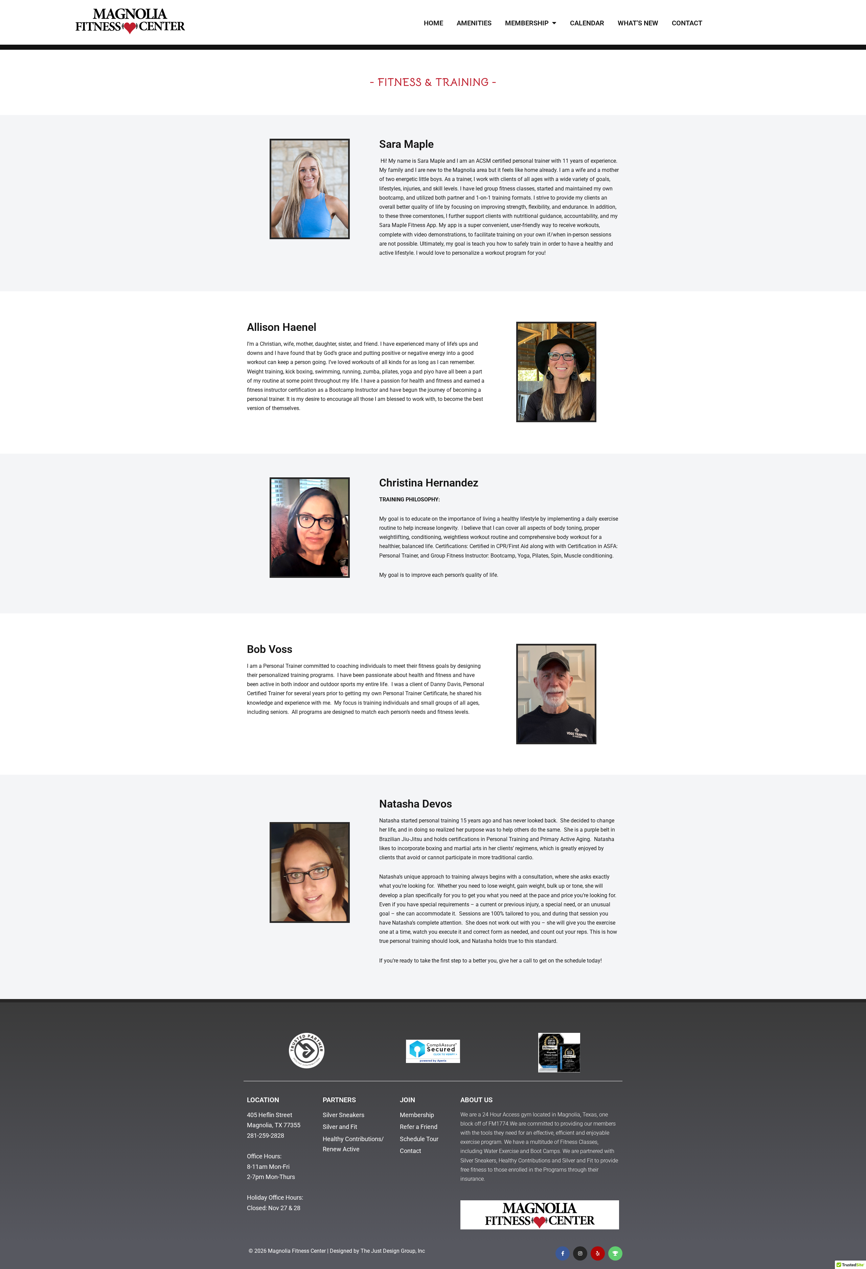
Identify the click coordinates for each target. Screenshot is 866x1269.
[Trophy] (615, 1253)
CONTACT (687, 23)
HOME (433, 23)
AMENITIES (474, 23)
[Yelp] (598, 1253)
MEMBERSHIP (527, 23)
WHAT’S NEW (638, 23)
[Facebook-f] (562, 1253)
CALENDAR (587, 23)
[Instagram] (580, 1253)
